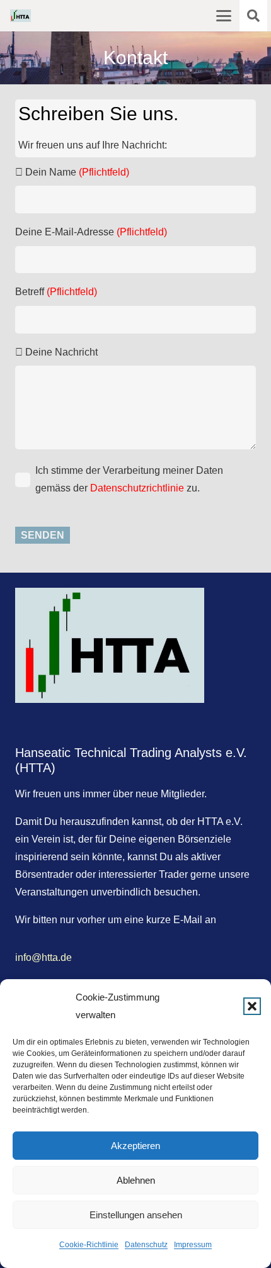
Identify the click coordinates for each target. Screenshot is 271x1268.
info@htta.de (43, 957)
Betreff (56, 291)
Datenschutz (146, 1244)
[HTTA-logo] (20, 15)
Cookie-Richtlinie (88, 1244)
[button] (252, 1006)
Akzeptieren (135, 1145)
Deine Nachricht (60, 352)
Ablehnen (136, 1180)
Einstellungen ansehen (135, 1214)
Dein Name (76, 172)
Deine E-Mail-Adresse (91, 232)
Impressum (193, 1244)
